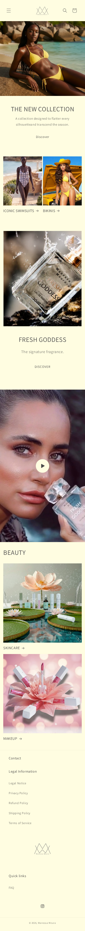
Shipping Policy (19, 813)
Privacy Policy (18, 793)
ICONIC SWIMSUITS (18, 210)
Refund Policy (18, 803)
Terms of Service (20, 823)
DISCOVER (42, 367)
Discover (42, 137)
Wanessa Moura (47, 922)
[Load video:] (42, 466)
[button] (9, 10)
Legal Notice (17, 783)
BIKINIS (49, 210)
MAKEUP (10, 738)
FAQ (11, 888)
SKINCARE (11, 647)
